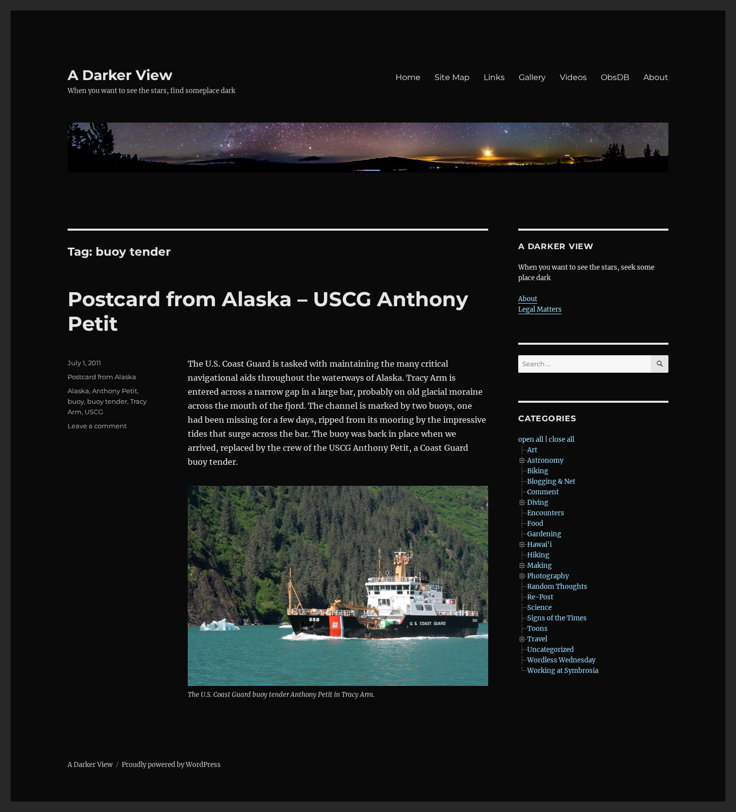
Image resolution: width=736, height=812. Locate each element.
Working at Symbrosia (562, 670)
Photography (548, 576)
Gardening (544, 534)
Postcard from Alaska (102, 377)
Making (539, 565)
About (655, 77)
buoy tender (107, 401)
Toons (537, 628)
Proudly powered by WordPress (171, 764)
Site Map (452, 77)
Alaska (78, 391)
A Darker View (120, 75)
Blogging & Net (551, 481)
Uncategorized (550, 649)
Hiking (538, 555)
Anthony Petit (114, 391)
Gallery (532, 77)
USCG (94, 412)
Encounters (545, 513)
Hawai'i (539, 544)
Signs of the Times (557, 618)
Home (408, 77)
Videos (573, 77)
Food (535, 523)
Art (532, 450)
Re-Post (540, 597)
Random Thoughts (557, 586)
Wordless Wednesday (561, 660)
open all (530, 439)
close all (561, 439)
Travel (537, 639)
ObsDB (615, 77)
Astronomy (545, 460)
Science (539, 607)
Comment (543, 492)
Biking (537, 471)
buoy (76, 401)
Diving (537, 502)
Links (494, 77)
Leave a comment (97, 426)
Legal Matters (540, 309)
